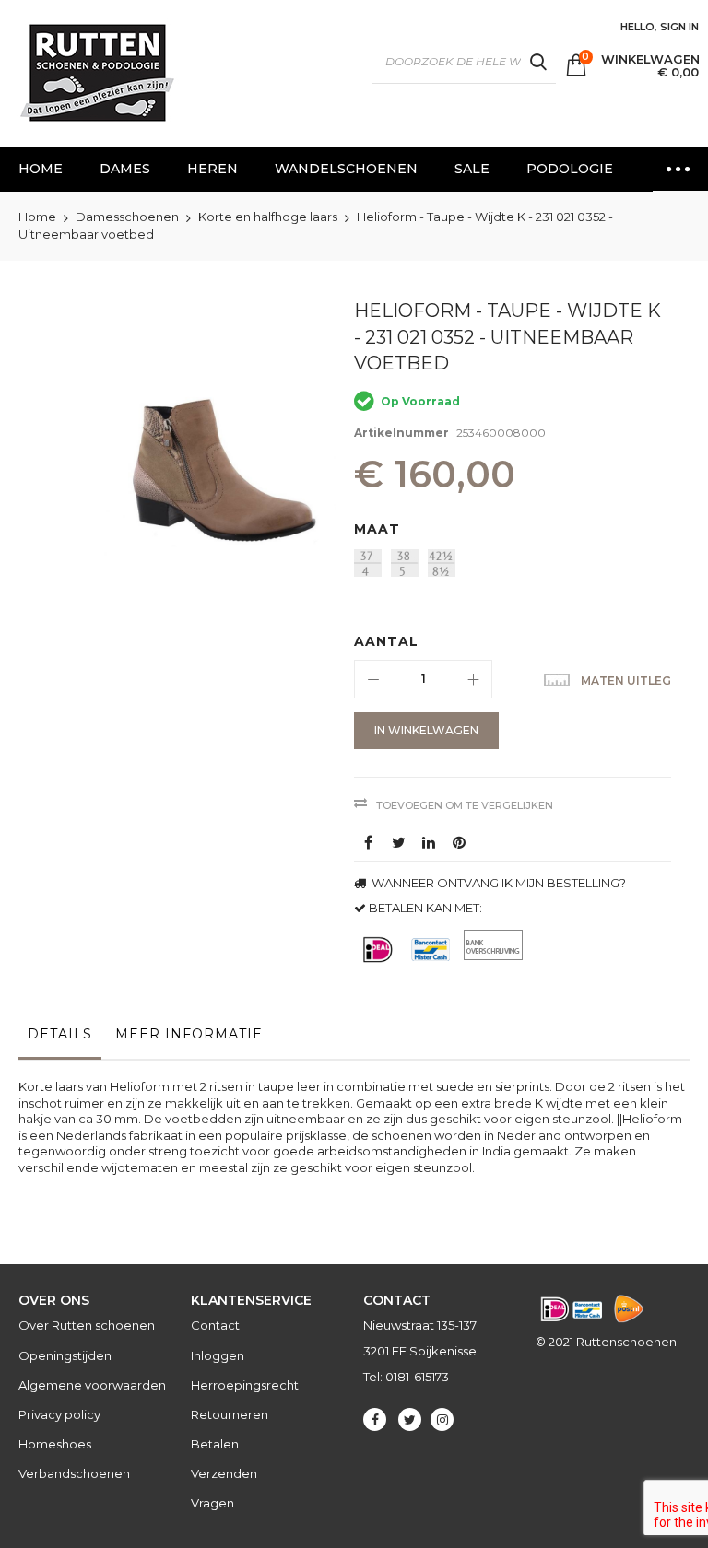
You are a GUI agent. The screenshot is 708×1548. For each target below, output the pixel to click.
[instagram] (442, 1419)
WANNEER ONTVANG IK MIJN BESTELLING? (497, 882)
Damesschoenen (127, 216)
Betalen (215, 1444)
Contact (215, 1325)
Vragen (212, 1502)
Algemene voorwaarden (92, 1385)
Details (60, 1034)
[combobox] (464, 61)
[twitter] (409, 1419)
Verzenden (224, 1473)
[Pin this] (459, 842)
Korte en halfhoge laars (267, 216)
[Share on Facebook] (368, 842)
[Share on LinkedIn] (428, 842)
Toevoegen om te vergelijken (464, 805)
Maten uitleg (626, 680)
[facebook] (374, 1419)
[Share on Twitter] (398, 842)
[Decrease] (373, 679)
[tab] (59, 1038)
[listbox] (517, 565)
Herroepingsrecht (245, 1385)
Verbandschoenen (74, 1473)
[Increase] (472, 679)
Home (37, 216)
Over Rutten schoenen (86, 1325)
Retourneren (229, 1414)
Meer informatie (189, 1034)
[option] (368, 563)
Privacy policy (59, 1414)
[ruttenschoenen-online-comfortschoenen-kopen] (96, 73)
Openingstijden (65, 1355)
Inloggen (217, 1355)
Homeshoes (54, 1444)
